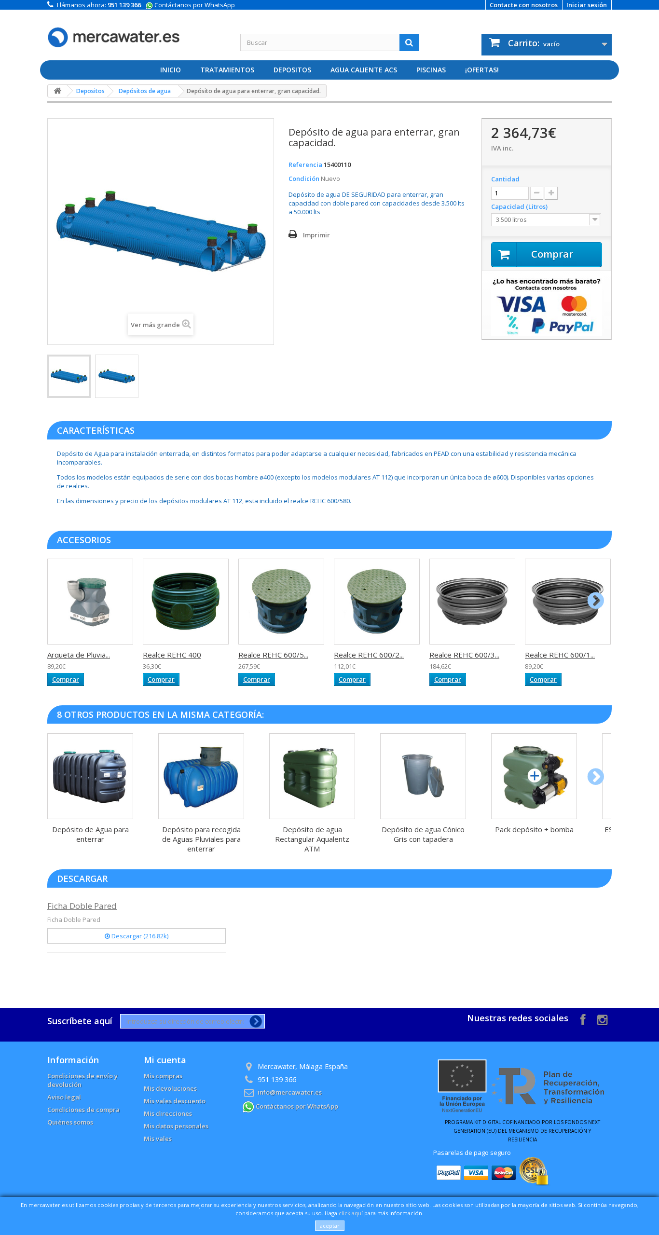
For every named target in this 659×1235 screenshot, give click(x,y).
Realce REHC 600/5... (273, 654)
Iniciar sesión (586, 4)
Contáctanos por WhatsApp (194, 4)
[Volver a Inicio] (57, 91)
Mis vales (158, 1138)
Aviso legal (64, 1097)
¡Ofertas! (482, 69)
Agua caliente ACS (363, 69)
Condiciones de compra (83, 1109)
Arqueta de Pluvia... (78, 654)
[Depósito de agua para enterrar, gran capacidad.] (69, 376)
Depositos (292, 69)
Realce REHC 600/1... (560, 654)
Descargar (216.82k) (139, 936)
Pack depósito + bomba (534, 829)
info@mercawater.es (290, 1092)
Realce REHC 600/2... (369, 654)
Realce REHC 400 (172, 654)
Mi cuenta (165, 1060)
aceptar (330, 1225)
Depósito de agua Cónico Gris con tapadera (423, 834)
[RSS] (602, 1019)
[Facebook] (583, 1019)
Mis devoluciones (170, 1088)
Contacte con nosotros (524, 4)
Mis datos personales (176, 1126)
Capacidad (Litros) (520, 206)
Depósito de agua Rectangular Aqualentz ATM (312, 838)
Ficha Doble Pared (82, 905)
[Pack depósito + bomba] (534, 776)
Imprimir (316, 235)
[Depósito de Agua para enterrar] (90, 776)
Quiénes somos (70, 1122)
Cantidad (505, 179)
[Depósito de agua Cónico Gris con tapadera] (423, 776)
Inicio (170, 69)
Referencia (305, 164)
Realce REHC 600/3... (464, 654)
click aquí (351, 1213)
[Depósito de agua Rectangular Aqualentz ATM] (312, 776)
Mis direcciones (168, 1113)
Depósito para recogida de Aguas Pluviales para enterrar (201, 838)
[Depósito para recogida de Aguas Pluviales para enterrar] (201, 776)
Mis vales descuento (175, 1101)
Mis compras (163, 1075)
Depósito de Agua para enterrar (90, 834)
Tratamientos (227, 69)
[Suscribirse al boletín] (254, 1021)
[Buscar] (409, 42)
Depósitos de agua (145, 91)
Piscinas (431, 69)
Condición (303, 178)
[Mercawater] (136, 30)
